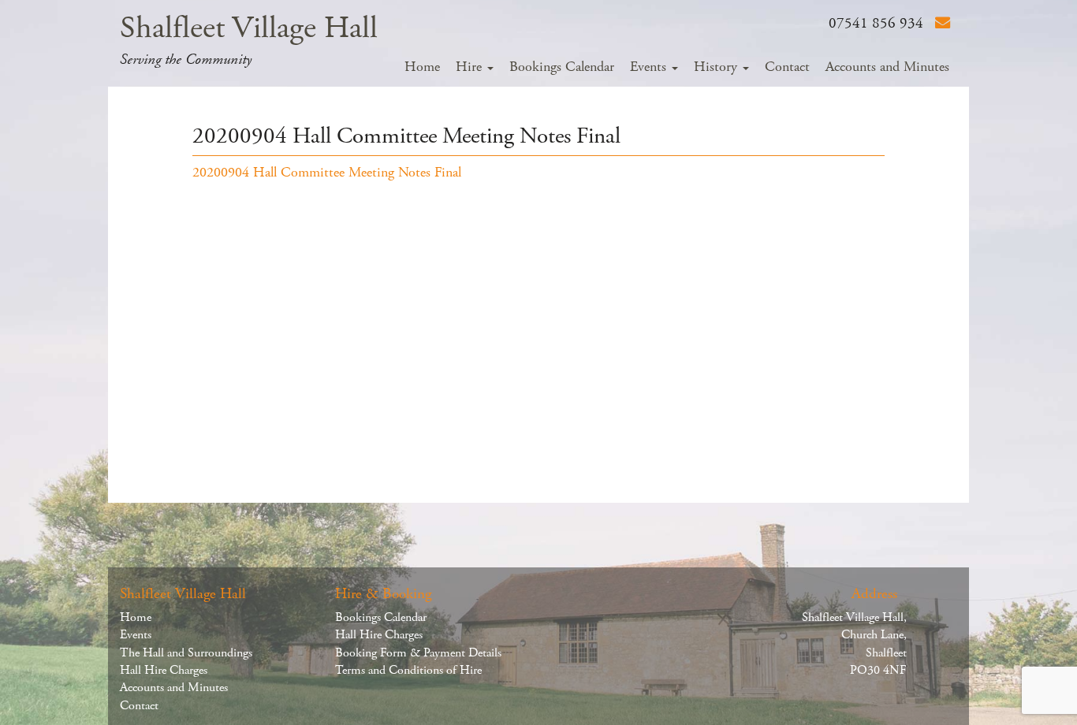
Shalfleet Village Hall (249, 28)
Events (650, 67)
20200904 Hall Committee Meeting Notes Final (326, 172)
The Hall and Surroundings (186, 653)
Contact (787, 67)
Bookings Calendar (561, 67)
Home (422, 67)
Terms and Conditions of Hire (408, 670)
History (717, 67)
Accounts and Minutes (887, 67)
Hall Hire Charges (163, 670)
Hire (471, 67)
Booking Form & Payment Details (418, 653)
